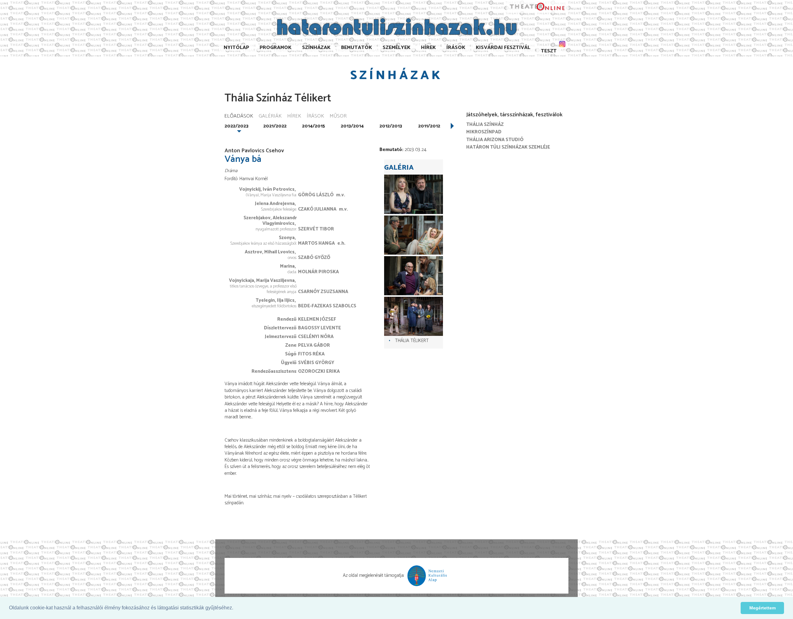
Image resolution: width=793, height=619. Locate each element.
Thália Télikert (412, 341)
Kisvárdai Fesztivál (503, 47)
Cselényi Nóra (316, 337)
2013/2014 (352, 126)
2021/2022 (275, 126)
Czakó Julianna (317, 209)
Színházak (316, 47)
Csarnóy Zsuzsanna (323, 292)
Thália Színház (485, 124)
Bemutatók (356, 47)
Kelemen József (317, 319)
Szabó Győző (314, 257)
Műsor (338, 116)
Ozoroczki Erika (319, 371)
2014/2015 (313, 126)
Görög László (316, 195)
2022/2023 (236, 126)
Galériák (270, 116)
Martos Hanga (316, 243)
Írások (455, 47)
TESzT (549, 51)
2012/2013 (390, 126)
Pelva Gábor (314, 345)
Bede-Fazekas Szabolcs (327, 306)
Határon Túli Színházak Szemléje (508, 147)
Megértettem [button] (762, 607)
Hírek (428, 47)
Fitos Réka (311, 354)
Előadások (238, 116)
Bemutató (390, 149)
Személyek (396, 47)
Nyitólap (236, 47)
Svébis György (316, 363)
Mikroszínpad (484, 132)
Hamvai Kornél (253, 179)
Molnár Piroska (318, 272)
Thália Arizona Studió (495, 140)
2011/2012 (429, 126)
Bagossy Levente (319, 328)
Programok (275, 47)
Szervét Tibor (316, 229)
